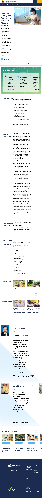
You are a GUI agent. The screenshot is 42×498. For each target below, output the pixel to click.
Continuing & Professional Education (28, 475)
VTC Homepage (28, 478)
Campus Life (28, 471)
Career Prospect (21, 63)
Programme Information (6, 59)
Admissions (28, 464)
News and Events (29, 469)
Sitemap (35, 468)
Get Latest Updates (13, 470)
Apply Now (39, 1)
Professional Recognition (31, 63)
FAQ (34, 475)
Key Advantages (6, 63)
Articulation (14, 63)
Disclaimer (35, 470)
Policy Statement (36, 472)
